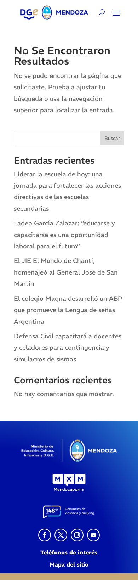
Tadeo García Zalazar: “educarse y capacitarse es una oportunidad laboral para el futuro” (64, 234)
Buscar (112, 138)
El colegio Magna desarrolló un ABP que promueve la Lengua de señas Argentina (68, 310)
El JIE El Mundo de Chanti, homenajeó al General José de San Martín (66, 272)
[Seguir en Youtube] (93, 535)
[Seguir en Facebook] (44, 535)
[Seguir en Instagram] (77, 535)
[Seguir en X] (60, 535)
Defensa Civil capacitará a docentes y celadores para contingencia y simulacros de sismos (67, 347)
